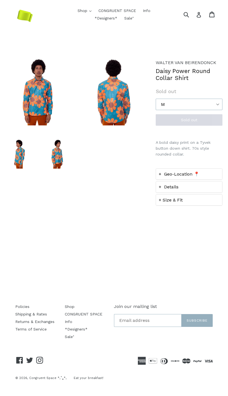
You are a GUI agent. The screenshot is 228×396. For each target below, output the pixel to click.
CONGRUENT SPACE (117, 10)
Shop (86, 10)
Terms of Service (31, 329)
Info (146, 10)
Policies (22, 306)
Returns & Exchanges (34, 321)
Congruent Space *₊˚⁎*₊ (48, 378)
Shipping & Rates (31, 314)
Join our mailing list (135, 306)
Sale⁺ (129, 18)
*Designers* (106, 18)
